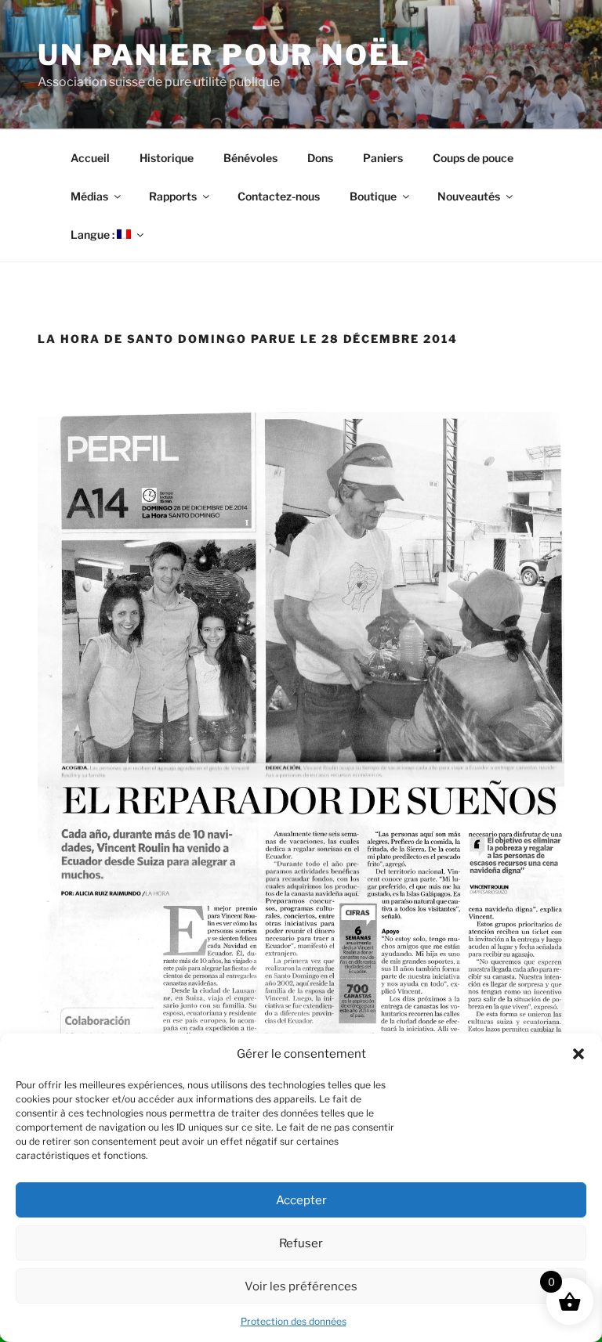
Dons (320, 157)
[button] (578, 1054)
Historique (167, 157)
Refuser (301, 1243)
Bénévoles (250, 157)
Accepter (301, 1200)
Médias (89, 196)
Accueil (90, 157)
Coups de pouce (473, 157)
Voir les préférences (301, 1286)
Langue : (94, 234)
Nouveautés (468, 196)
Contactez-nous (279, 196)
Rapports (173, 196)
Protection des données (293, 1321)
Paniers (383, 157)
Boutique (373, 196)
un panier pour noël (224, 55)
